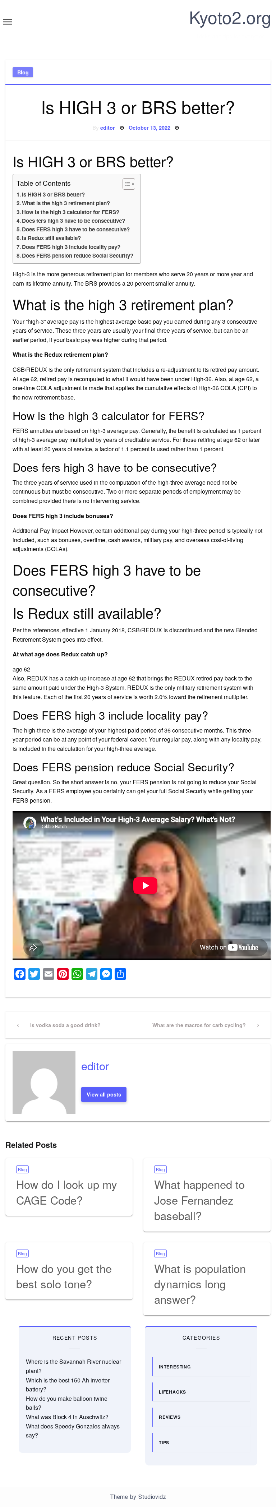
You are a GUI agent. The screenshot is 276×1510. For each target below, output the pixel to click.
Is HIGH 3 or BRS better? (53, 194)
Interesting (175, 1366)
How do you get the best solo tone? (64, 1276)
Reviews (170, 1417)
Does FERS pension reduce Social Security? (77, 255)
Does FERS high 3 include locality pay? (71, 247)
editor (107, 127)
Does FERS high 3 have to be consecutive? (76, 229)
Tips (164, 1442)
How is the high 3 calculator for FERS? (70, 212)
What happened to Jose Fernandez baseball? (199, 1199)
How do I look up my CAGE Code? (66, 1191)
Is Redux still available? (51, 238)
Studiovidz (152, 1496)
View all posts (104, 1094)
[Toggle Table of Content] (125, 184)
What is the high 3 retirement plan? (66, 203)
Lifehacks (172, 1392)
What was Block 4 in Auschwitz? (67, 1417)
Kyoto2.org (230, 16)
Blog (23, 72)
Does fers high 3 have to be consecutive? (73, 221)
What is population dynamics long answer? (200, 1283)
